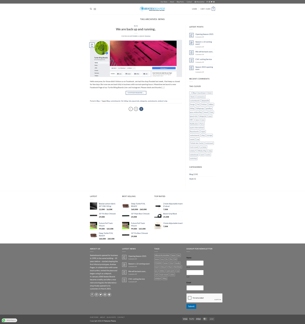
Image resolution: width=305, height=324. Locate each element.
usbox (172, 275)
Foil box (204, 104)
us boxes (203, 147)
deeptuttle (205, 101)
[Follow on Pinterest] (109, 295)
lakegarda (143, 101)
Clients (192, 97)
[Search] (91, 9)
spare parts (170, 271)
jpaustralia (135, 101)
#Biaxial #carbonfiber (162, 255)
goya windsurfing (196, 112)
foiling (126, 101)
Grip (171, 263)
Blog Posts (180, 2)
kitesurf (163, 267)
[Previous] (131, 109)
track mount (194, 147)
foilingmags (200, 108)
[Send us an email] (214, 2)
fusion (166, 263)
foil (175, 259)
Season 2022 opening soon (204, 68)
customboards (115, 101)
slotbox (162, 271)
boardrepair (202, 93)
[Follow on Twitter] (211, 2)
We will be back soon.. (204, 51)
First (188, 267)
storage (209, 135)
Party (202, 124)
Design (192, 104)
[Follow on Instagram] (209, 2)
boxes (157, 259)
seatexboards (152, 101)
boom (210, 93)
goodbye (209, 108)
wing (165, 101)
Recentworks (194, 132)
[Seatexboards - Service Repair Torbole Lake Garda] (152, 8)
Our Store (164, 2)
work (202, 155)
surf (156, 275)
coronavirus (201, 97)
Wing (165, 279)
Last (187, 277)
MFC (191, 120)
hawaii (206, 112)
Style (191, 179)
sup (198, 139)
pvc (156, 271)
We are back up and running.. (136, 29)
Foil (122, 101)
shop (203, 135)
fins (171, 259)
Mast (170, 267)
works (208, 155)
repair (203, 132)
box (179, 255)
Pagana (147, 36)
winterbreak (194, 155)
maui (210, 116)
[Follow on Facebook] (207, 2)
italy (130, 101)
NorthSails (177, 267)
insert (157, 267)
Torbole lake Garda (196, 143)
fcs (167, 259)
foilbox (211, 104)
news (197, 120)
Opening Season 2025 (204, 34)
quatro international (197, 128)
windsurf (160, 101)
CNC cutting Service (203, 59)
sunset (192, 139)
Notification (194, 124)
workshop (193, 159)
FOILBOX (158, 263)
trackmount (209, 143)
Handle (177, 263)
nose (202, 120)
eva (162, 259)
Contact (189, 2)
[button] (200, 2)
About (172, 2)
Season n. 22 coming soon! (203, 43)
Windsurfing (202, 151)
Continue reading (136, 93)
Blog (136, 26)
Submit (191, 306)
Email (189, 282)
